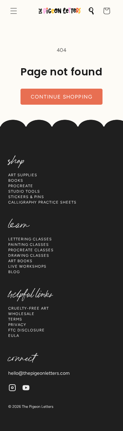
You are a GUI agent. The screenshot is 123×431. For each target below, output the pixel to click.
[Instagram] (12, 388)
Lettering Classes (30, 239)
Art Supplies (22, 175)
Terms (15, 319)
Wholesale (21, 314)
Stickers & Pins (26, 197)
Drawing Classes (28, 255)
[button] (13, 10)
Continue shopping (61, 97)
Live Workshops (27, 266)
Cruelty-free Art (28, 308)
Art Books (20, 261)
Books (15, 180)
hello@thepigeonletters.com (39, 373)
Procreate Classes (31, 250)
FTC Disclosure (26, 330)
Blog (14, 272)
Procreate (20, 186)
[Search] (91, 10)
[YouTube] (26, 388)
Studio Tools (24, 191)
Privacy (17, 325)
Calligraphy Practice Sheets (42, 202)
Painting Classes (28, 245)
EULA (13, 336)
